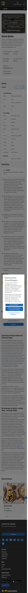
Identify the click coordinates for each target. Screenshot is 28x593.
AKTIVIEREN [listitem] (14, 305)
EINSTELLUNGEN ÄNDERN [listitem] (14, 313)
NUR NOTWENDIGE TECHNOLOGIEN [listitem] (14, 308)
